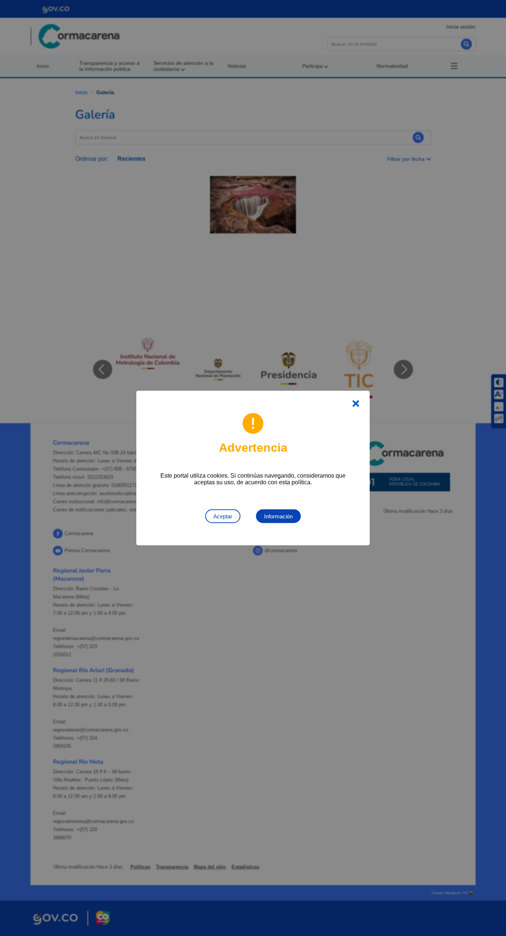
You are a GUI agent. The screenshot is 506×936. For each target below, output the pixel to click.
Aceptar (222, 516)
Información (278, 516)
